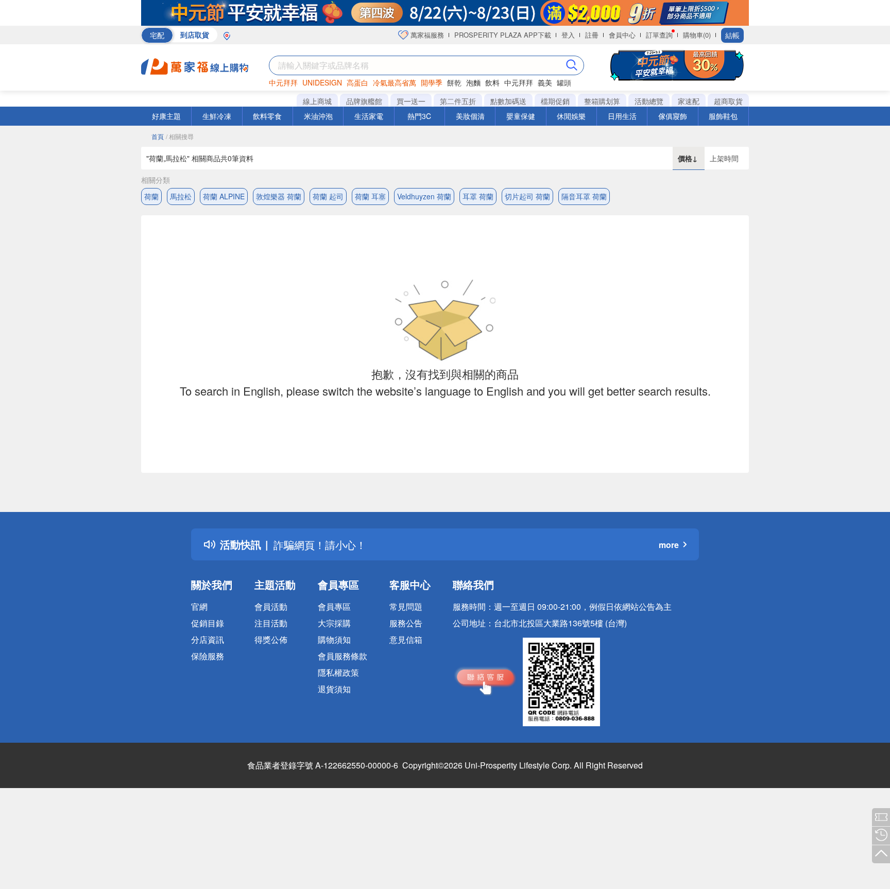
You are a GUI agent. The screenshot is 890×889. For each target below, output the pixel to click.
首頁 (157, 136)
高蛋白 (357, 82)
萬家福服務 (426, 35)
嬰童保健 (520, 116)
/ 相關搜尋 (180, 136)
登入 (568, 35)
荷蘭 (151, 196)
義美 (545, 82)
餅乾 (454, 82)
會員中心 (622, 35)
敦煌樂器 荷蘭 (278, 196)
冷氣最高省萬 (394, 82)
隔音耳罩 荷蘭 (584, 196)
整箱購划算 (602, 101)
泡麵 (473, 82)
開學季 (431, 82)
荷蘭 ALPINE (224, 196)
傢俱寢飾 (672, 116)
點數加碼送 (508, 101)
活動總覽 (649, 101)
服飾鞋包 (723, 116)
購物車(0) (697, 35)
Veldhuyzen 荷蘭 (424, 196)
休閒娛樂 (571, 116)
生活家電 (368, 116)
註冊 (591, 35)
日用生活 (622, 116)
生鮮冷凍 (216, 116)
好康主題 (166, 116)
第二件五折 (458, 101)
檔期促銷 (555, 101)
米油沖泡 (318, 116)
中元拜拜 (283, 82)
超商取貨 (728, 101)
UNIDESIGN (322, 82)
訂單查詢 (659, 35)
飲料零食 (267, 116)
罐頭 (564, 82)
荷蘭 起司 (328, 196)
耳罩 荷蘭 (478, 196)
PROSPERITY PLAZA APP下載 (502, 35)
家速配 (688, 101)
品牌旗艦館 (364, 101)
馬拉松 (181, 196)
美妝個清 (470, 116)
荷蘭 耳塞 (370, 196)
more (669, 545)
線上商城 (317, 101)
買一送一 (411, 101)
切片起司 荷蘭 (527, 196)
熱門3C (419, 116)
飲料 (492, 82)
